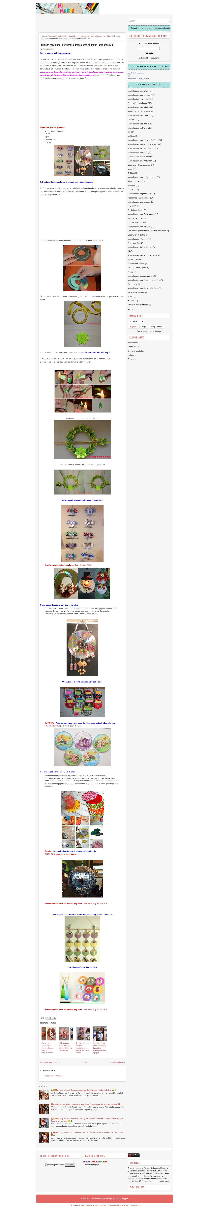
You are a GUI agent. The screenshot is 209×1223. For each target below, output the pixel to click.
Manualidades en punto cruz (139, 194)
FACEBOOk (89, 903)
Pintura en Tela (134, 243)
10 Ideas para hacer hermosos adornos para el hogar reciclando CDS (77, 44)
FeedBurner (154, 58)
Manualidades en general (79, 36)
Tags (144, 327)
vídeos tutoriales (134, 181)
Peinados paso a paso (137, 268)
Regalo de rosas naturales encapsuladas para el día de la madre (82, 1048)
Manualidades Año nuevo (138, 239)
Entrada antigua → (117, 1062)
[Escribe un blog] (49, 1018)
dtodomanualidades (136, 351)
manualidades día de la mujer (140, 247)
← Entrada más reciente (49, 1062)
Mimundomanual (103, 1199)
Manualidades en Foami (137, 153)
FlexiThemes (80, 1205)
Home (43, 36)
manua (130, 296)
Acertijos (131, 190)
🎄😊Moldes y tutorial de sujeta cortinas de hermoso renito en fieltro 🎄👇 (83, 1090)
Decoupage (132, 284)
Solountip (131, 359)
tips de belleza (134, 259)
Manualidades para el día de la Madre (143, 144)
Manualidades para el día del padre (142, 177)
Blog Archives (157, 327)
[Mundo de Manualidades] (129, 76)
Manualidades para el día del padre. (142, 255)
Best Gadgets (135, 1205)
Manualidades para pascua (139, 202)
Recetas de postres (136, 292)
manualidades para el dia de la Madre (143, 140)
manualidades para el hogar (139, 95)
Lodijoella (131, 355)
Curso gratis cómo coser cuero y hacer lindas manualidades (47, 1048)
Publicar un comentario (53, 1076)
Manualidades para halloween (140, 161)
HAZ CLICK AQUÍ (52, 726)
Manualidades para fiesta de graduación (144, 280)
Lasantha (103, 1205)
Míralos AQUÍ (86, 565)
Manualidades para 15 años (139, 227)
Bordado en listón (135, 210)
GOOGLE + (102, 903)
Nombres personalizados (138, 305)
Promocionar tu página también (138, 78)
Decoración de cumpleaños (139, 165)
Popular (133, 327)
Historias (131, 301)
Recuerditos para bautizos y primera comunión (147, 231)
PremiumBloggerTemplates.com (118, 1205)
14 (129, 251)
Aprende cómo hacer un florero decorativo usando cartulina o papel (99, 1048)
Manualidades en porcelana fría (141, 276)
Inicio (84, 1062)
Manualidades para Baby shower (141, 214)
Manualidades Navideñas (138, 99)
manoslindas (133, 343)
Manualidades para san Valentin (141, 148)
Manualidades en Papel (137, 128)
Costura (131, 120)
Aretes (130, 272)
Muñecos (131, 185)
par (129, 309)
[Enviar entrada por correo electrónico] (42, 1018)
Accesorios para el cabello (139, 198)
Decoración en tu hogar (57, 36)
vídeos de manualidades (138, 111)
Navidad (131, 206)
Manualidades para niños (138, 115)
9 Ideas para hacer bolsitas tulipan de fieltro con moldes (65, 1047)
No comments (48, 49)
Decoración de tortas (136, 235)
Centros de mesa (135, 222)
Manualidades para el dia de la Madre (143, 288)
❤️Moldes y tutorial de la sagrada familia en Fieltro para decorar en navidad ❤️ (85, 1104)
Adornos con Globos (136, 264)
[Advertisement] (61, 24)
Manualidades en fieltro (137, 124)
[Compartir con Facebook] (55, 1018)
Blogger (158, 331)
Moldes (131, 136)
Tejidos (131, 173)
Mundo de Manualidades (136, 73)
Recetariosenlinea (135, 347)
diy (129, 132)
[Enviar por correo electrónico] (46, 1018)
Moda (130, 169)
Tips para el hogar (135, 218)
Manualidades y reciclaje (101, 36)
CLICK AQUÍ (50, 854)
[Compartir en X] (52, 1018)
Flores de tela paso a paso (139, 157)
